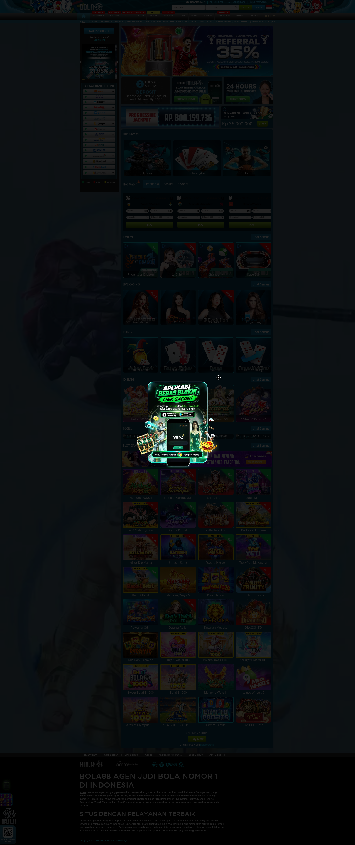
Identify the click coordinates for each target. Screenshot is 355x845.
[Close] (218, 378)
